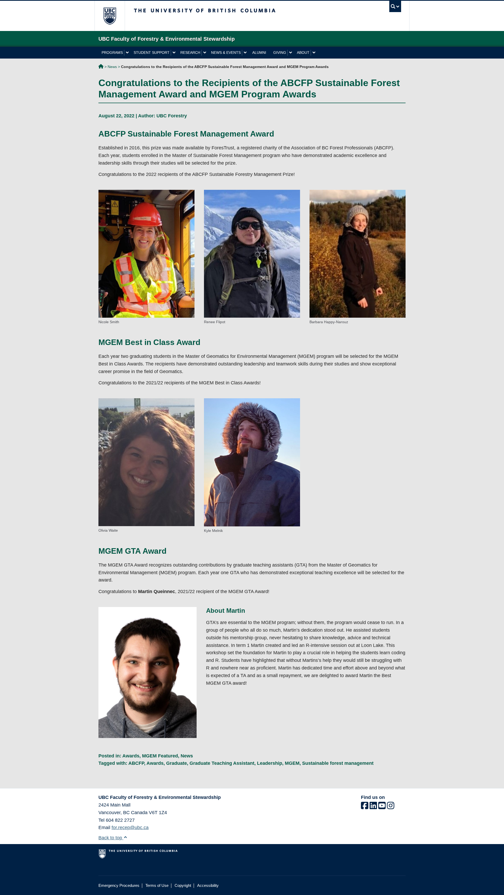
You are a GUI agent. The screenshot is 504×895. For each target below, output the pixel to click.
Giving (279, 52)
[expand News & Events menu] (245, 53)
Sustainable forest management (338, 763)
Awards (130, 755)
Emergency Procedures (118, 885)
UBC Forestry (171, 115)
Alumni (259, 52)
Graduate (176, 763)
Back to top (110, 837)
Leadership (269, 763)
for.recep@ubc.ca (130, 827)
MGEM (292, 763)
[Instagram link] (390, 807)
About (303, 52)
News (112, 67)
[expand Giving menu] (290, 53)
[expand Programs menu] (127, 53)
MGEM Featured (160, 755)
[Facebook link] (364, 807)
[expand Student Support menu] (174, 53)
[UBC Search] (395, 6)
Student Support (152, 52)
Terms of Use (157, 885)
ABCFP (136, 763)
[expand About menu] (314, 53)
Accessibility (208, 885)
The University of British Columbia (109, 16)
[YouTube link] (382, 807)
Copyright (183, 885)
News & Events (226, 52)
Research (190, 52)
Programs (112, 52)
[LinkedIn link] (373, 807)
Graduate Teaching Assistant (222, 763)
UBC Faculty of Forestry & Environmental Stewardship (100, 67)
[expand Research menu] (204, 53)
